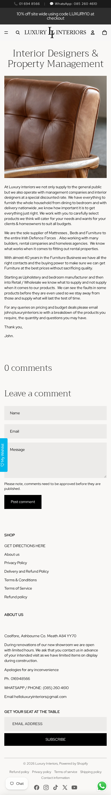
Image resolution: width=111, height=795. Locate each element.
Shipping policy (91, 772)
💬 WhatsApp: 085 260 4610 (73, 4)
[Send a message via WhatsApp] (102, 786)
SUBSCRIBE (56, 739)
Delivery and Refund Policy (26, 571)
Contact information (55, 778)
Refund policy (15, 596)
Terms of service (65, 772)
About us (11, 554)
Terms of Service (18, 588)
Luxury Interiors (46, 763)
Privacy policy (41, 772)
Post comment (23, 501)
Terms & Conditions (20, 579)
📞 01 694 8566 (27, 4)
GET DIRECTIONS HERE (25, 545)
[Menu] (6, 32)
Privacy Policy (15, 562)
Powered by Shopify (73, 763)
